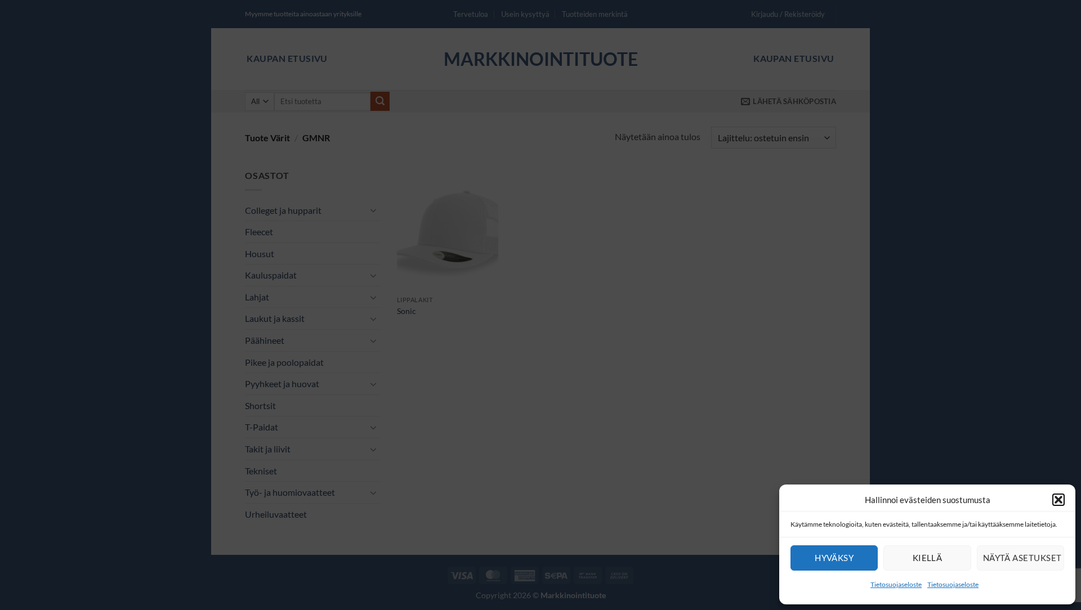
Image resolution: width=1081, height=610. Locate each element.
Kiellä (927, 558)
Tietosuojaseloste (896, 584)
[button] (1058, 499)
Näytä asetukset (1022, 558)
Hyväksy (834, 558)
